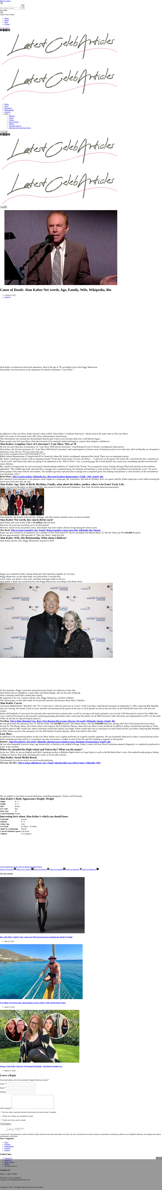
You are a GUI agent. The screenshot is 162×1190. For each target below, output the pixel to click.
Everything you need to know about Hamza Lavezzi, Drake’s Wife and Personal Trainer (33, 1003)
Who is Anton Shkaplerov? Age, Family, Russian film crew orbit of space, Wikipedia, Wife (59, 763)
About (11, 118)
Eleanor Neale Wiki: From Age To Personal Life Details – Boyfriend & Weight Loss (31, 1066)
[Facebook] (1, 135)
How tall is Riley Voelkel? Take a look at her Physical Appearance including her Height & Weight (36, 937)
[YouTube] (6, 135)
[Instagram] (4, 135)
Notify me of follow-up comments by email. (18, 1116)
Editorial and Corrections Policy (20, 128)
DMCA (11, 124)
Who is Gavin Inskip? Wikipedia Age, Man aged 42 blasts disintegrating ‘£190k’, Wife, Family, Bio (57, 476)
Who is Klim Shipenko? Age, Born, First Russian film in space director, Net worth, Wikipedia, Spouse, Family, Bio (62, 721)
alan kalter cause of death (18, 867)
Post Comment (5, 1124)
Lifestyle (7, 112)
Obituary (12, 116)
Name (3, 1084)
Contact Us (8, 1158)
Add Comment (6, 1108)
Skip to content (5, 1)
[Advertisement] (66, 333)
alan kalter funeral (35, 867)
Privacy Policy (14, 122)
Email (3, 1088)
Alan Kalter (4, 867)
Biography (8, 108)
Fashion (7, 1150)
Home (6, 104)
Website (3, 1092)
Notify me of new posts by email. (14, 1120)
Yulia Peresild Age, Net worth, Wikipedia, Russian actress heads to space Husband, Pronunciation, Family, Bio (60, 741)
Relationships (9, 110)
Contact (11, 120)
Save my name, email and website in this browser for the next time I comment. (29, 1112)
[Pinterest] (9, 135)
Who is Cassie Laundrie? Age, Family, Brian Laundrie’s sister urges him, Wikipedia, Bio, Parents (56, 530)
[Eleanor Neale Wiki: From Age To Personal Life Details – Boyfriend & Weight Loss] (39, 1062)
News (6, 106)
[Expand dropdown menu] (10, 114)
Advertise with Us (15, 126)
